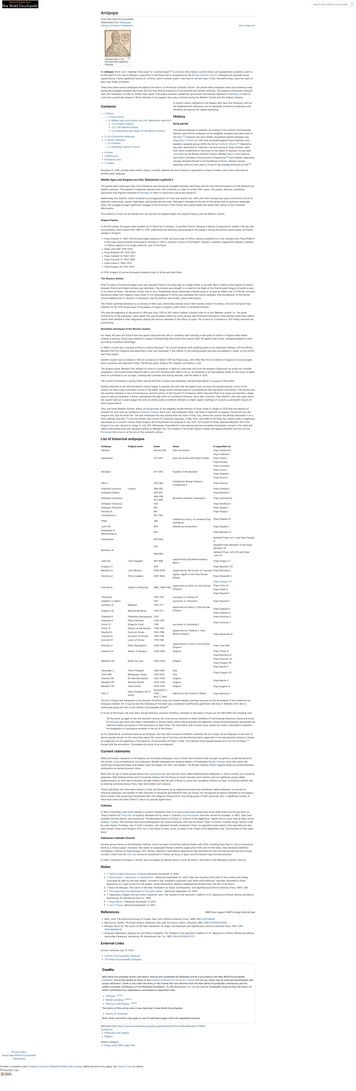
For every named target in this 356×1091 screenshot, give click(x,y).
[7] (248, 740)
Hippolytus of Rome (183, 140)
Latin (123, 71)
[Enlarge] (129, 58)
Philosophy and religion (116, 1032)
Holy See (131, 854)
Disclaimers (19, 1058)
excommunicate (190, 815)
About (58, 4)
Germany (234, 94)
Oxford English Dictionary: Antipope (128, 873)
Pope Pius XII (128, 815)
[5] (250, 164)
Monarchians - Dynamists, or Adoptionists (131, 877)
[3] (238, 143)
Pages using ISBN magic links (119, 1045)
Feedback (71, 4)
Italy (199, 415)
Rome (224, 161)
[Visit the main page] (20, 4)
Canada (114, 822)
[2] (184, 136)
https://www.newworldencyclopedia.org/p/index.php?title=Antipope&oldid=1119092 (161, 1026)
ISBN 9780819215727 (184, 936)
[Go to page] (352, 4)
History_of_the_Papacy (117, 1003)
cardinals (151, 78)
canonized (178, 154)
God (174, 812)
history (120, 995)
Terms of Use (125, 1066)
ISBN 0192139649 (205, 919)
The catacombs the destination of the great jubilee (136, 891)
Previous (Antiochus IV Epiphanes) (117, 25)
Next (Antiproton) (247, 25)
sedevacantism (158, 773)
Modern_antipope (115, 999)
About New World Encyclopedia (19, 1055)
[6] (167, 707)
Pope (118, 75)
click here (191, 986)
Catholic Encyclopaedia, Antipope (122, 955)
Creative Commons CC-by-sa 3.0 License (173, 980)
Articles (47, 4)
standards (107, 980)
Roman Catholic (216, 761)
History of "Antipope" (117, 1013)
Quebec (105, 822)
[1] (171, 71)
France (154, 412)
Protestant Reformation (113, 432)
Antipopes (124, 22)
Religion (108, 1036)
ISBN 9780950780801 (215, 922)
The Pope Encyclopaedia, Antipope (122, 959)
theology (114, 721)
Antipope (110, 996)
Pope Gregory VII (222, 581)
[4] (227, 157)
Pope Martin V (116, 901)
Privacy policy (19, 1052)
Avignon (146, 412)
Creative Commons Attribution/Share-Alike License (55, 1066)
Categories (106, 1029)
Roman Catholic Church (204, 75)
